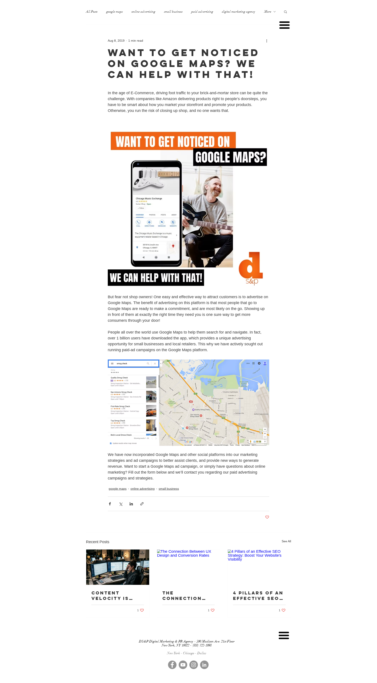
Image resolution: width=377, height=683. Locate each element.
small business (173, 12)
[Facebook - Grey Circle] (172, 665)
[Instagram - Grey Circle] (193, 665)
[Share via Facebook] (110, 504)
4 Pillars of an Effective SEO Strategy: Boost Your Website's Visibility (258, 595)
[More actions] (266, 40)
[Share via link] (142, 504)
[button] (285, 11)
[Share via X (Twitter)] (120, 504)
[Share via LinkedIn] (131, 504)
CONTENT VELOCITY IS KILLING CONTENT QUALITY (110, 595)
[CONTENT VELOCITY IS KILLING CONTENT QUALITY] (117, 567)
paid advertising (202, 12)
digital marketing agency (238, 12)
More (267, 12)
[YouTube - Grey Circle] (183, 665)
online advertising (143, 12)
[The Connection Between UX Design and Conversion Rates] (188, 567)
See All (286, 541)
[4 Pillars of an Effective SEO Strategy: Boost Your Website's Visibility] (259, 567)
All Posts (92, 12)
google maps (114, 12)
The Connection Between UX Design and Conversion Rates (182, 595)
